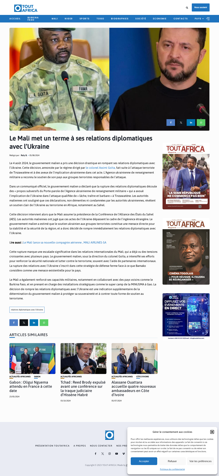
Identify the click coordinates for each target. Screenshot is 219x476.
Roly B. (24, 155)
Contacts (180, 18)
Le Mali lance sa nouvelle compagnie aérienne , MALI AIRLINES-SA (64, 242)
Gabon (37, 377)
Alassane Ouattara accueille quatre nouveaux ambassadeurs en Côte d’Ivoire (134, 388)
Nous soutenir (200, 7)
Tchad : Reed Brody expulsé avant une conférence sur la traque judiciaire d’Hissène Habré (83, 388)
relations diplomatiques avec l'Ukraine (27, 310)
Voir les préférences (200, 461)
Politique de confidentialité (172, 469)
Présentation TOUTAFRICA (52, 446)
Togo (100, 18)
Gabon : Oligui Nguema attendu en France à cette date (30, 386)
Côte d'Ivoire (142, 377)
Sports (85, 18)
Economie (160, 18)
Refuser (172, 461)
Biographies (120, 18)
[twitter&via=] (181, 122)
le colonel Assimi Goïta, (100, 167)
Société (140, 18)
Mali (55, 18)
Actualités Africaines (20, 377)
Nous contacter (101, 446)
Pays (198, 18)
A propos (80, 446)
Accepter (144, 461)
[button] (212, 432)
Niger (69, 18)
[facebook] (170, 122)
